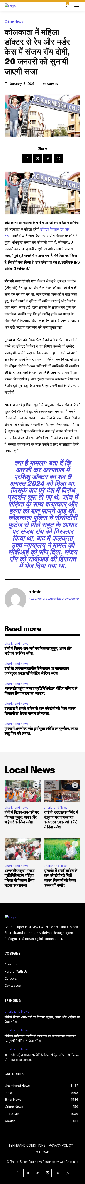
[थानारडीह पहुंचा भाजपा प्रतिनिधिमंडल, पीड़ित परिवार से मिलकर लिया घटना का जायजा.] (23, 849)
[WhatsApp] (58, 158)
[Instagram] (27, 1173)
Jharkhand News (16, 644)
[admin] (15, 599)
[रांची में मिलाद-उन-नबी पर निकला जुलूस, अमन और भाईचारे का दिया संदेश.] (23, 791)
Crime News (14, 21)
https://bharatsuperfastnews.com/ (54, 599)
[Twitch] (48, 1173)
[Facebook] (27, 158)
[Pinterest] (47, 158)
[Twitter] (37, 158)
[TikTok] (37, 1173)
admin (52, 84)
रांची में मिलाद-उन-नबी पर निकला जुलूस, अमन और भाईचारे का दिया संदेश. (22, 817)
